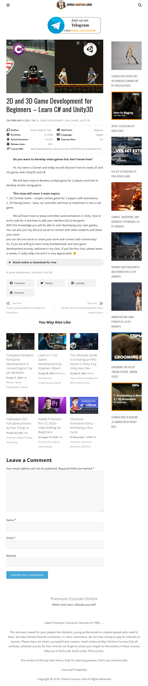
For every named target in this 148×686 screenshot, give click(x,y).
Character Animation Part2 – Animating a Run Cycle (82, 425)
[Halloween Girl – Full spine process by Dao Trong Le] (20, 399)
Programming (46, 382)
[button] (8, 5)
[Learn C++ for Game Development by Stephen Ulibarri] (52, 335)
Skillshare (71, 120)
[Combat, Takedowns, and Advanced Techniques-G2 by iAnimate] (126, 196)
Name (11, 520)
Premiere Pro (45, 441)
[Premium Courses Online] (74, 3)
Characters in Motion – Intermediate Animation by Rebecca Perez (125, 80)
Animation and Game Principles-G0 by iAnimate (122, 321)
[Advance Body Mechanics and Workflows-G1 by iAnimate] (126, 247)
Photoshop (12, 442)
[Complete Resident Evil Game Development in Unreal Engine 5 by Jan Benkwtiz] (20, 335)
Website (11, 555)
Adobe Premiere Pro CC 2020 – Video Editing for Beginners (50, 425)
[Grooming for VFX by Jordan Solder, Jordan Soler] (126, 347)
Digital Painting (24, 437)
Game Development (87, 378)
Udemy (24, 387)
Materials (75, 446)
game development (19, 272)
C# (36, 120)
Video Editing (45, 446)
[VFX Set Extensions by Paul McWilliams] (126, 151)
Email (10, 538)
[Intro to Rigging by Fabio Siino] (126, 106)
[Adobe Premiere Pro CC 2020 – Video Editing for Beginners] (52, 399)
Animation (75, 441)
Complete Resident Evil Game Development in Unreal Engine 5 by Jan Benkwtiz (19, 364)
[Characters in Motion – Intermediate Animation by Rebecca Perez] (126, 56)
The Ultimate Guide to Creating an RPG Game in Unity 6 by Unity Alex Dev (83, 361)
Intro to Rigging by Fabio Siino (122, 128)
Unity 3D (85, 120)
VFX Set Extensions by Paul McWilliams (123, 173)
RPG (73, 382)
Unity (86, 382)
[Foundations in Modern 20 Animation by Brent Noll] (126, 397)
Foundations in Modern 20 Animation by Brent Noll (124, 421)
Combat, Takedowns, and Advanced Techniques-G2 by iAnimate (125, 221)
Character (86, 441)
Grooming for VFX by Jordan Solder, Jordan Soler (124, 371)
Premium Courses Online (74, 598)
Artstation (11, 437)
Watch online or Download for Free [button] (34, 262)
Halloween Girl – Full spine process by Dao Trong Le (18, 423)
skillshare (37, 272)
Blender (10, 382)
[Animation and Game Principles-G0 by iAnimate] (126, 297)
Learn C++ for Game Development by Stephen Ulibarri (50, 361)
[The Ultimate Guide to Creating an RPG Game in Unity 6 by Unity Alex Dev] (84, 335)
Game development (52, 120)
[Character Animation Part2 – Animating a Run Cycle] (84, 399)
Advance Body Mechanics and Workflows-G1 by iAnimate (125, 271)
